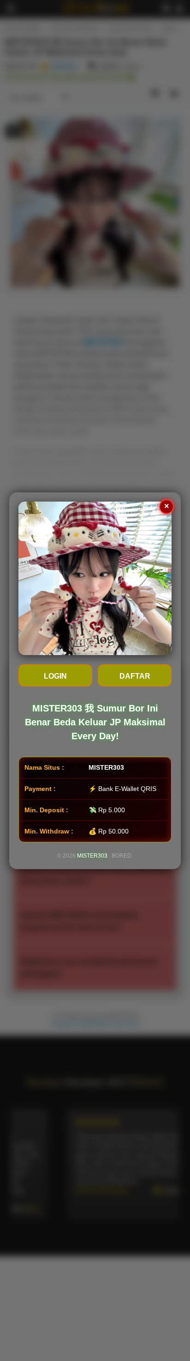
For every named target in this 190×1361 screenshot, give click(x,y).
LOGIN (55, 676)
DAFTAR (134, 676)
